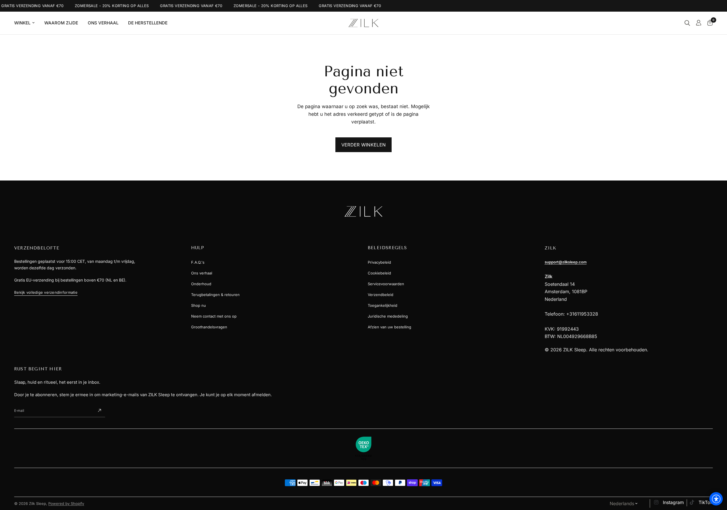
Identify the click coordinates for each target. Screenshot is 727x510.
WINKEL (22, 23)
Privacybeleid (379, 262)
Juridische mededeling (388, 316)
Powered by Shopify (66, 503)
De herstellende (148, 23)
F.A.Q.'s (197, 262)
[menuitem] (26, 23)
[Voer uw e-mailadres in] (99, 410)
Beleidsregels (387, 247)
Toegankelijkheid (382, 305)
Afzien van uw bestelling (389, 327)
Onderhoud (201, 284)
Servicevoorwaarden (386, 284)
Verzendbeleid (380, 294)
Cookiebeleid (379, 273)
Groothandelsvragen (209, 327)
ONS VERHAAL (103, 23)
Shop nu (198, 305)
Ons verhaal (201, 273)
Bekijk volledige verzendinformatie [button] (46, 292)
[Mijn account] (698, 23)
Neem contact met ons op (214, 316)
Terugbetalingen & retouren (215, 294)
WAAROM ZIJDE (61, 23)
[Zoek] (687, 23)
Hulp (197, 247)
